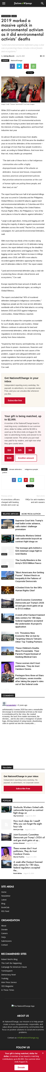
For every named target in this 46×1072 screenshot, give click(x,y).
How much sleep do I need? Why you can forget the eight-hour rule (27, 823)
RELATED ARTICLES (10, 514)
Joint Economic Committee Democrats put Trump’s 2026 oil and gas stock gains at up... (29, 837)
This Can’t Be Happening (11, 963)
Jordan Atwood (19, 843)
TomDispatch (7, 971)
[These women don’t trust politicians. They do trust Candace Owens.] (7, 671)
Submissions (6, 941)
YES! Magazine (7, 986)
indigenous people (31, 469)
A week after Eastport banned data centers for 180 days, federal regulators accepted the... (27, 866)
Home (3, 892)
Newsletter (5, 896)
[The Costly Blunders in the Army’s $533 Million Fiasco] (7, 563)
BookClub (5, 907)
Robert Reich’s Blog (9, 959)
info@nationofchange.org (27, 1037)
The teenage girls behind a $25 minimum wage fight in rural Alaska (28, 551)
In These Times (7, 990)
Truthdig (4, 978)
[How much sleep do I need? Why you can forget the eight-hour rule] (6, 824)
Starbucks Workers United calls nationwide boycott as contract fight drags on (28, 538)
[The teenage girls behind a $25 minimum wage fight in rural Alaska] (7, 550)
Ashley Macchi (9, 56)
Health (4, 654)
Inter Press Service (9, 982)
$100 (9, 458)
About (3, 925)
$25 (19, 450)
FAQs (3, 937)
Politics (4, 527)
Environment (6, 16)
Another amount (26, 458)
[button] (42, 3)
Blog (3, 903)
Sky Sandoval (18, 816)
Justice (14, 16)
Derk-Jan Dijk (18, 829)
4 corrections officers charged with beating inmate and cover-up (10, 502)
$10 (9, 450)
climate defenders (15, 469)
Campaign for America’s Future (14, 967)
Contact (4, 945)
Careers (4, 933)
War (3, 593)
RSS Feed (5, 911)
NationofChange (16, 60)
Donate (4, 929)
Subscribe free (15, 400)
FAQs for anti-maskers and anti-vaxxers (35, 500)
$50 (30, 450)
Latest (4, 899)
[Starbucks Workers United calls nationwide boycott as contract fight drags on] (7, 538)
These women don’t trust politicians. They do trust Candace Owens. (27, 666)
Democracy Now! (8, 974)
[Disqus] (23, 733)
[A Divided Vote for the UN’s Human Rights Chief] (7, 590)
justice (4, 472)
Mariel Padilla (18, 857)
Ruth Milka (17, 873)
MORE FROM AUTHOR (31, 514)
